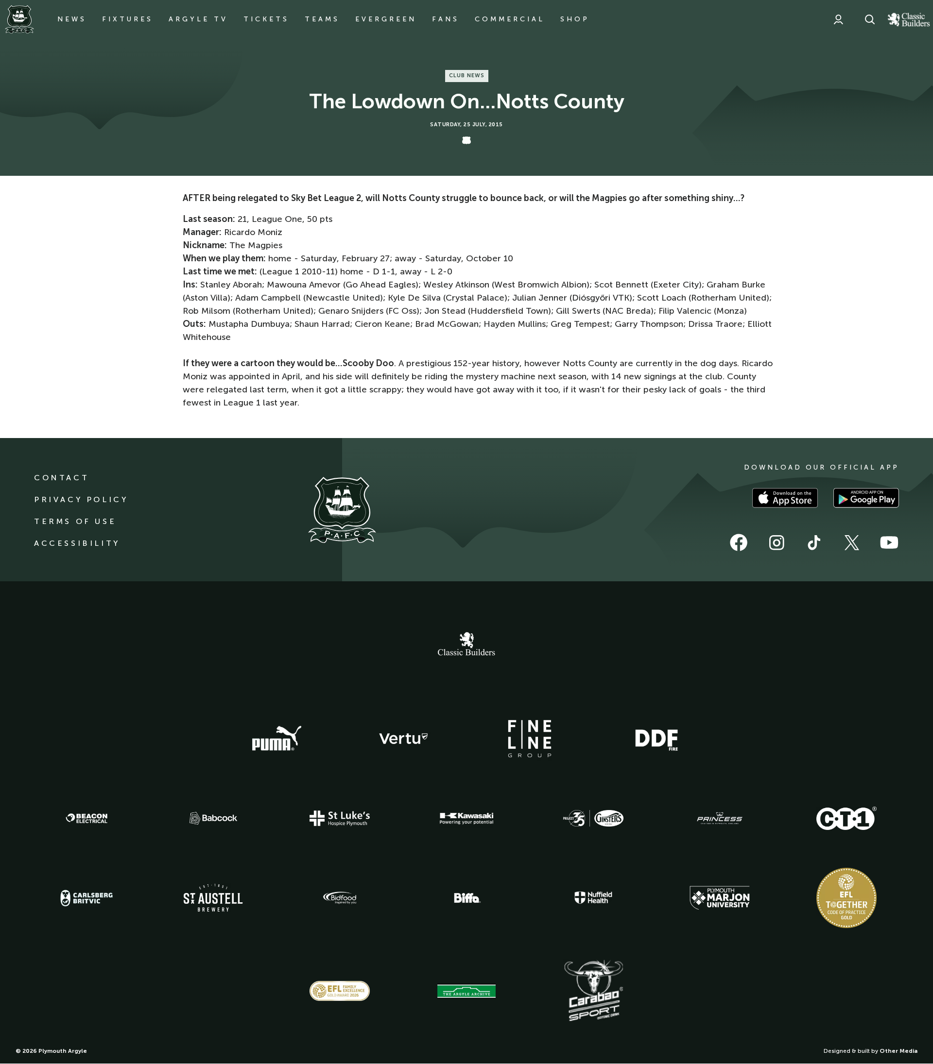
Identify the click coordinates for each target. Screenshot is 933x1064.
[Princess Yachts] (720, 818)
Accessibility (77, 543)
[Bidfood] (340, 897)
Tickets (266, 19)
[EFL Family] (340, 991)
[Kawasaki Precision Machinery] (466, 818)
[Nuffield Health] (593, 897)
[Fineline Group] (530, 739)
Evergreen (385, 19)
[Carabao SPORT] (593, 991)
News (71, 19)
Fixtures (127, 19)
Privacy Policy (81, 499)
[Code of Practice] (846, 898)
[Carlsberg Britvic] (86, 898)
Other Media (898, 1050)
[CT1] (846, 818)
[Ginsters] (593, 818)
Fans (445, 19)
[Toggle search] (869, 19)
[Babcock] (213, 818)
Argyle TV (198, 19)
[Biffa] (466, 897)
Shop (574, 19)
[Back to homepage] (19, 19)
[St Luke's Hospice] (340, 818)
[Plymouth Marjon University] (720, 898)
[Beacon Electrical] (86, 818)
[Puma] (276, 739)
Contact (61, 477)
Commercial (510, 19)
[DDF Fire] (656, 739)
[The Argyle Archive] (466, 991)
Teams (322, 19)
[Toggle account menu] (838, 19)
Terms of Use (75, 521)
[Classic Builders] (466, 645)
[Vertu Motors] (403, 738)
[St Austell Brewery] (213, 897)
